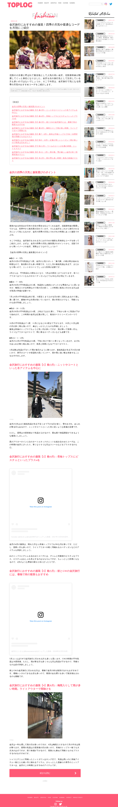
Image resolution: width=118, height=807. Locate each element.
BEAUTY (46, 3)
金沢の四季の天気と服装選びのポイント (28, 107)
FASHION (40, 3)
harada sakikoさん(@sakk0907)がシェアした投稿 (30, 537)
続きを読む (45, 773)
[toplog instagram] (107, 4)
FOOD (59, 3)
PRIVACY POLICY (78, 797)
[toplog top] (19, 4)
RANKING (72, 3)
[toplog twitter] (111, 4)
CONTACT (68, 797)
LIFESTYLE (54, 3)
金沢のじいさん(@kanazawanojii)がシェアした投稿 (31, 651)
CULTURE (65, 3)
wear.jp (11, 419)
